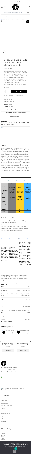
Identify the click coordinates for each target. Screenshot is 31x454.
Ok (16, 448)
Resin (12, 186)
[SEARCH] (28, 13)
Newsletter (3, 421)
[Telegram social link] (15, 109)
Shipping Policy (4, 403)
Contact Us (3, 408)
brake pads (25, 154)
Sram (22, 170)
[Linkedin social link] (13, 109)
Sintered (20, 186)
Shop (14, 275)
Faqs (2, 416)
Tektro (24, 170)
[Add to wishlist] (12, 332)
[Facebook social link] (11, 1)
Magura (13, 170)
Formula (3, 170)
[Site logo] (15, 7)
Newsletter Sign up (5, 413)
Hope (10, 170)
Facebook (9, 283)
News (2, 411)
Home (2, 17)
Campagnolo (24, 168)
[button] (2, 37)
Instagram (16, 283)
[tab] (8, 112)
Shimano (8, 17)
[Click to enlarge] (4, 52)
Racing (27, 186)
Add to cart (19, 91)
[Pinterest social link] (20, 1)
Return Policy (4, 400)
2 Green (28, 299)
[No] (14, 451)
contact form (15, 276)
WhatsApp (9, 278)
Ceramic (28, 303)
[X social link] (13, 1)
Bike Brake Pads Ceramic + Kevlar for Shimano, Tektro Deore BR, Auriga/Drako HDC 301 (8, 345)
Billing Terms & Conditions (7, 405)
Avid (20, 168)
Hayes (6, 170)
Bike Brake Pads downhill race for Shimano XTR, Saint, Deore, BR (22, 344)
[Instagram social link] (15, 1)
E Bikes (2, 424)
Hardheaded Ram (14, 149)
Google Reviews (4, 280)
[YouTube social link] (17, 1)
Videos (2, 418)
